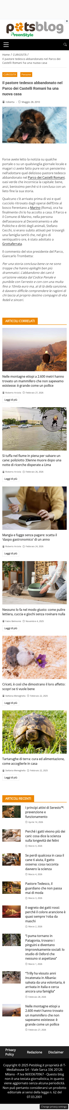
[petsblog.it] (34, 29)
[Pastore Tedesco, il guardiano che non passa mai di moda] (11, 887)
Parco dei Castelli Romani (46, 177)
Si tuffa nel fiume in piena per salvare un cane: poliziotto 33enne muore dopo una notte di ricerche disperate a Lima (31, 460)
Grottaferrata (12, 244)
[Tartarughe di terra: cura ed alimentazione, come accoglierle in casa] (34, 732)
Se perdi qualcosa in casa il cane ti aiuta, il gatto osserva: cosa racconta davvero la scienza (44, 862)
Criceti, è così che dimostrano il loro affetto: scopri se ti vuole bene (33, 686)
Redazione (34, 1052)
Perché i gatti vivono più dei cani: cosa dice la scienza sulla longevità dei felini (45, 836)
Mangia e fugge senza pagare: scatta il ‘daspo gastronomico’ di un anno (29, 537)
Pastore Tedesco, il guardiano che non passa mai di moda (43, 888)
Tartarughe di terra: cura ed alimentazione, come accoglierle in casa (33, 761)
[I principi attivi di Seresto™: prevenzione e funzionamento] (11, 811)
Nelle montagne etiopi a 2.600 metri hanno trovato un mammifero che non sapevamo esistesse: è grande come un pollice (33, 381)
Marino (35, 208)
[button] (65, 44)
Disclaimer (56, 1052)
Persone (26, 74)
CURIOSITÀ (9, 74)
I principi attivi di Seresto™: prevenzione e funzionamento (44, 812)
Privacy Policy (10, 1052)
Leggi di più (10, 399)
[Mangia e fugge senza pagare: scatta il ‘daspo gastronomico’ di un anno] (34, 508)
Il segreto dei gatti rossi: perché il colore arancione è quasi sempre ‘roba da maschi (45, 914)
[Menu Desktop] (6, 44)
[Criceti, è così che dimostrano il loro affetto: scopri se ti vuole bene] (34, 657)
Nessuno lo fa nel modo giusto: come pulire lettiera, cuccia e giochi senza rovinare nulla (33, 611)
